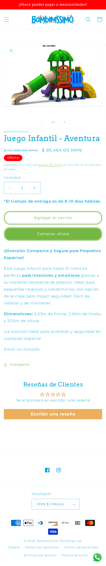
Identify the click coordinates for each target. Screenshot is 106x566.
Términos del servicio (40, 555)
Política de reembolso (42, 547)
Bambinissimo (48, 541)
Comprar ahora (53, 233)
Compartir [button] (20, 364)
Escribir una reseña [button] (53, 414)
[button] (6, 19)
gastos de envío (50, 164)
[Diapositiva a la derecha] (64, 122)
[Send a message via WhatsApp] (97, 557)
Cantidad (12, 177)
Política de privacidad (81, 547)
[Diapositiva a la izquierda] (41, 122)
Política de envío (74, 555)
